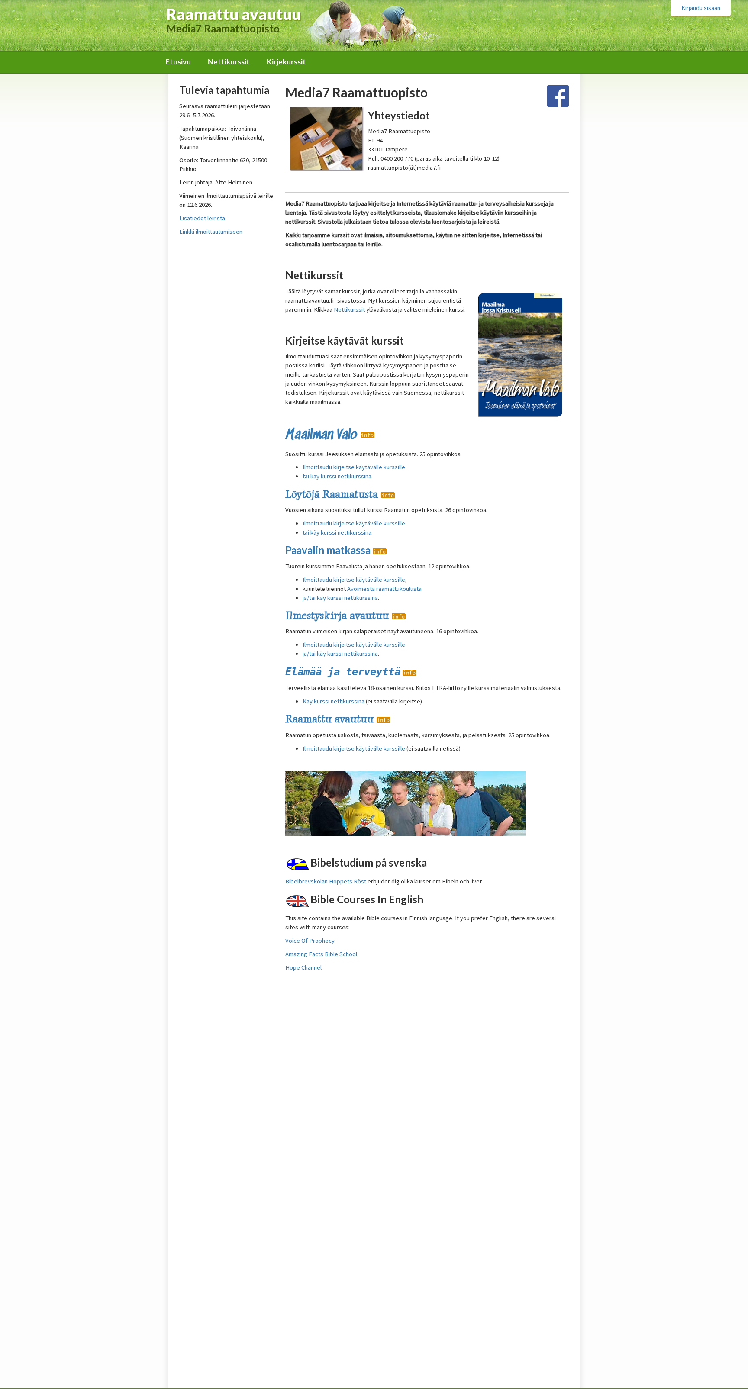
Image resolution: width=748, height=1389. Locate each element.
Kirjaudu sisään (700, 8)
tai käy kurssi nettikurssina (337, 476)
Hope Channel (303, 967)
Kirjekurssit (286, 61)
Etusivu (178, 61)
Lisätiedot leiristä (202, 218)
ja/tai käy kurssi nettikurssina (340, 598)
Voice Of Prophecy (310, 940)
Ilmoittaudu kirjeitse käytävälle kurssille (354, 579)
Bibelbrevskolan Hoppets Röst (325, 881)
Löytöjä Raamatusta (333, 494)
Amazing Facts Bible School (321, 954)
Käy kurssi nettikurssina (333, 701)
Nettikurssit (229, 61)
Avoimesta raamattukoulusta (384, 589)
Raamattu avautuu (331, 718)
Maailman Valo (323, 435)
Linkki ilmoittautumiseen (210, 231)
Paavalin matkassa (329, 550)
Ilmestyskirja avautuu (338, 615)
